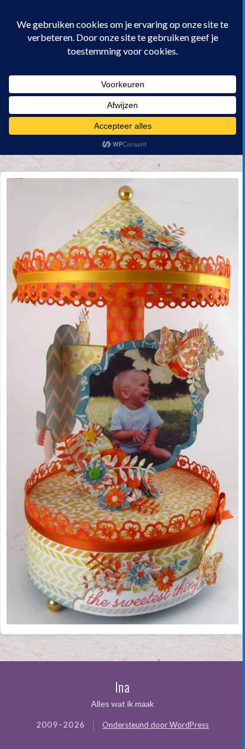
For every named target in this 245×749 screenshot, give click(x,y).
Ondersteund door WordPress (155, 724)
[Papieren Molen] (122, 620)
